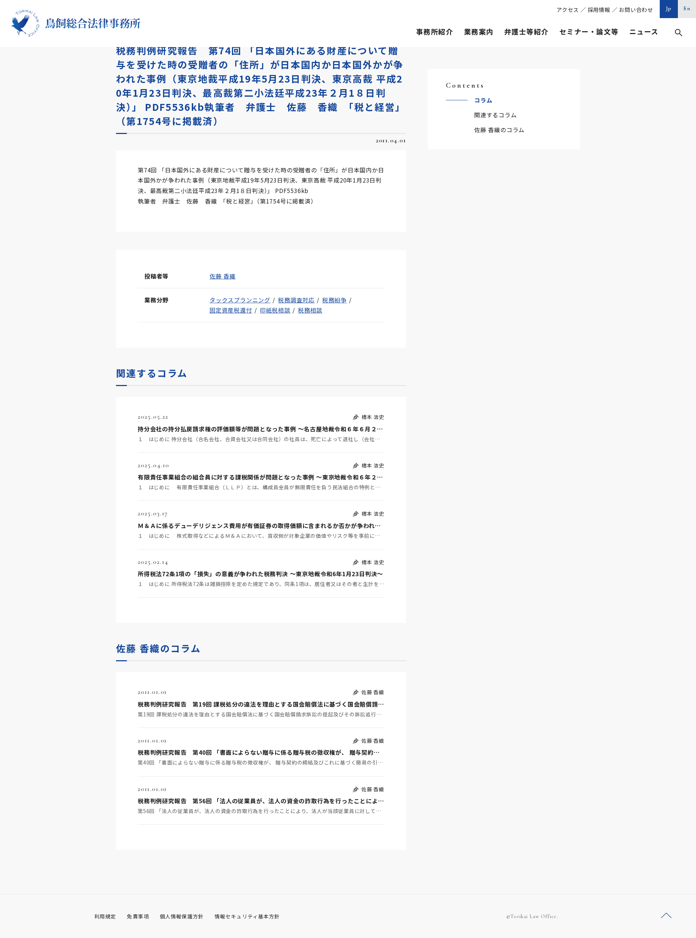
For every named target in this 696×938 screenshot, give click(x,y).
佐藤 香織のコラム (499, 129)
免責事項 (138, 916)
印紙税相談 (275, 310)
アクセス (567, 9)
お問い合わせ (636, 9)
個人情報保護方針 (182, 916)
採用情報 (599, 9)
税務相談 (310, 310)
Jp (669, 8)
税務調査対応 (296, 300)
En (687, 8)
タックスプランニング (240, 300)
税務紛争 (334, 300)
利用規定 (105, 916)
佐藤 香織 (223, 276)
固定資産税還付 (231, 310)
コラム (483, 100)
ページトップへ (666, 915)
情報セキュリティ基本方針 (247, 916)
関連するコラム (495, 114)
